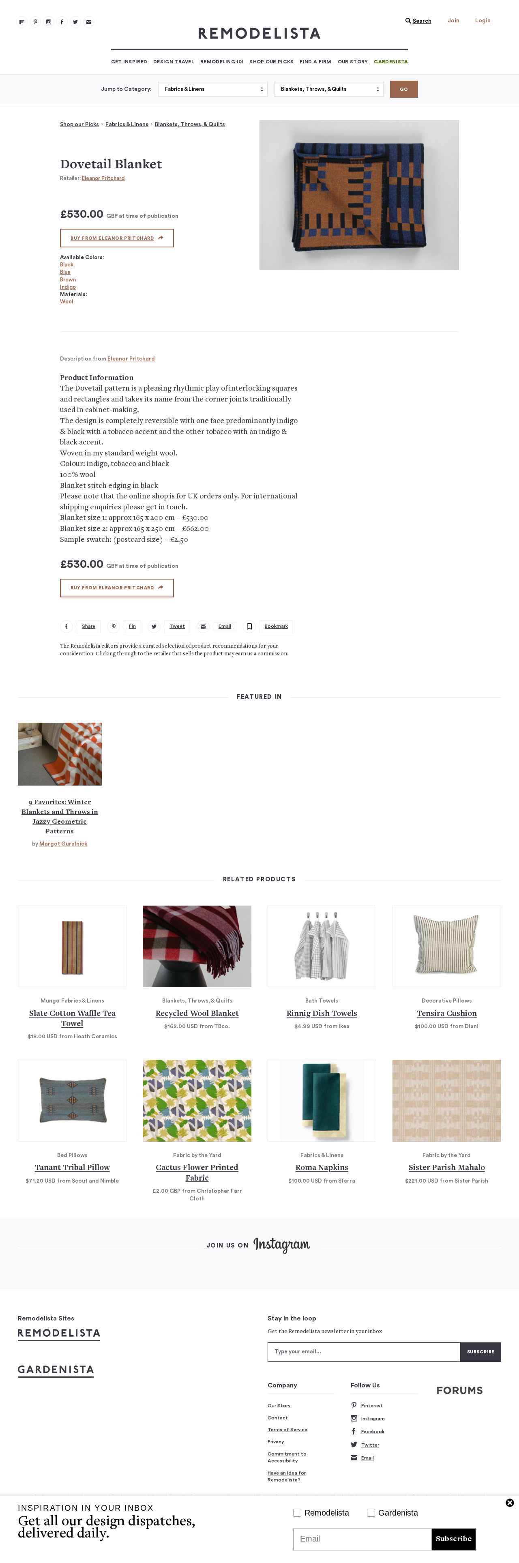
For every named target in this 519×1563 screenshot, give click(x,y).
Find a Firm (315, 61)
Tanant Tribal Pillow (72, 1168)
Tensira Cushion (447, 1014)
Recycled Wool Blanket (197, 1014)
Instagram (373, 1418)
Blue (65, 272)
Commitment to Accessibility (287, 1457)
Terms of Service (287, 1429)
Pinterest (372, 1405)
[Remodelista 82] (62, 22)
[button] (416, 21)
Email (367, 1458)
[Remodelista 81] (48, 22)
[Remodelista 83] (75, 22)
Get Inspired (129, 61)
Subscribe (454, 1539)
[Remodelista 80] (35, 22)
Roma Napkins (322, 1168)
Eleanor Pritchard (103, 178)
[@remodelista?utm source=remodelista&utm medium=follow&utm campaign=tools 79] (22, 22)
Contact (278, 1417)
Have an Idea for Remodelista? (287, 1477)
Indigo (68, 287)
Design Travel (173, 61)
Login (483, 21)
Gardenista (391, 61)
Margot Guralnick (63, 844)
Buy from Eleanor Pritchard (112, 238)
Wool (66, 301)
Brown (68, 279)
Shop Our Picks (271, 61)
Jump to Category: (126, 89)
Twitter (370, 1445)
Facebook (372, 1431)
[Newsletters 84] (88, 22)
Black (66, 264)
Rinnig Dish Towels (322, 1014)
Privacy (276, 1441)
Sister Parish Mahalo (447, 1168)
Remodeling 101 (221, 61)
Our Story (353, 61)
